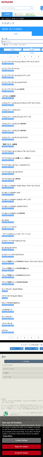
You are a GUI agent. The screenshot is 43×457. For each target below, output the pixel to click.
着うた (6, 45)
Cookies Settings (21, 440)
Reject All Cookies (21, 446)
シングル (14, 45)
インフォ (19, 14)
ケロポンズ (8, 18)
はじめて (31, 14)
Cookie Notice (7, 436)
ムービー (23, 45)
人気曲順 (31, 49)
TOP (3, 18)
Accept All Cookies (21, 453)
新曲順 (13, 49)
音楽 (8, 14)
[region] (21, 436)
